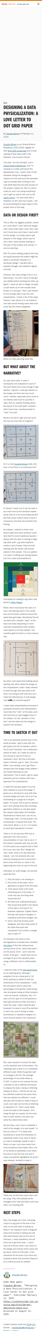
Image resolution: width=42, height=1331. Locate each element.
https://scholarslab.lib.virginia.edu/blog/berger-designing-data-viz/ (20, 1304)
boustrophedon (21, 464)
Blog (5, 102)
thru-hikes (7, 945)
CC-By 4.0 (30, 1324)
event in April (9, 197)
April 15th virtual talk (17, 150)
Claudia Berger (12, 133)
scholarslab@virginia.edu (23, 1327)
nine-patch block (30, 969)
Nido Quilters (16, 602)
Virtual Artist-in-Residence (14, 165)
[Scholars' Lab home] (15, 4)
